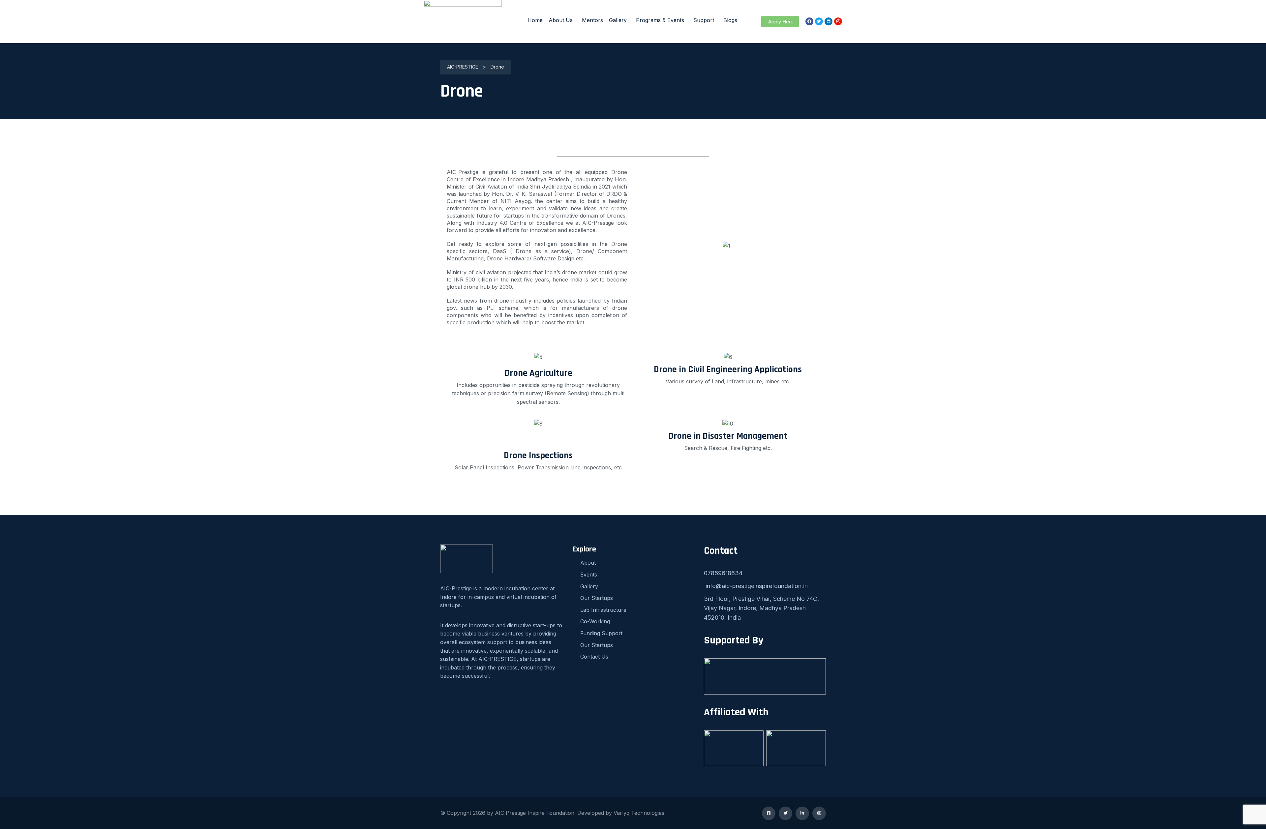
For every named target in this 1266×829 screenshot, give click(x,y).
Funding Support (601, 633)
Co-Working (595, 621)
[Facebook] (809, 21)
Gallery (618, 20)
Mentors (592, 20)
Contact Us (594, 656)
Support (703, 20)
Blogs (730, 20)
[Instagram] (838, 21)
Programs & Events (660, 20)
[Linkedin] (828, 21)
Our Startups (596, 598)
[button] (780, 21)
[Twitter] (819, 21)
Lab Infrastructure (603, 610)
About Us (561, 20)
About (588, 562)
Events (588, 574)
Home (535, 20)
